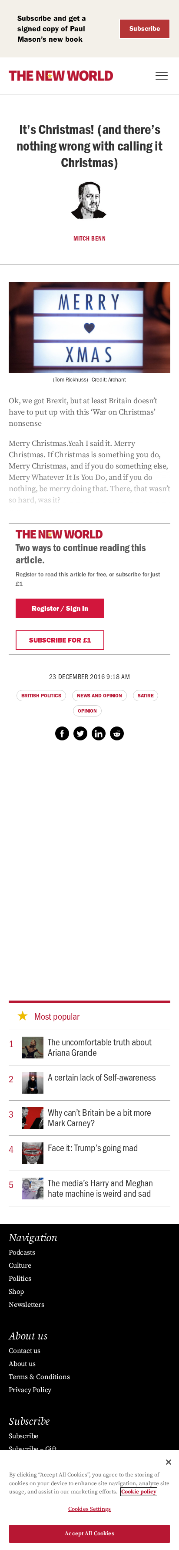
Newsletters (26, 1304)
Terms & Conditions (39, 1377)
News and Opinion (99, 696)
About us (22, 1363)
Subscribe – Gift (32, 1449)
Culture (20, 1265)
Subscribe (144, 28)
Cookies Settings (89, 1509)
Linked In (99, 733)
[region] (89, 1500)
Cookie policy (138, 1491)
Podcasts (22, 1252)
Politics (20, 1278)
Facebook (62, 733)
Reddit (117, 733)
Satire (145, 696)
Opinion (87, 711)
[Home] (61, 75)
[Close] (168, 1462)
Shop (16, 1291)
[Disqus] (89, 862)
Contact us (24, 1350)
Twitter (80, 733)
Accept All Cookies (89, 1533)
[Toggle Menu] (161, 75)
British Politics (41, 696)
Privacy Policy (30, 1390)
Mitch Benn (89, 238)
